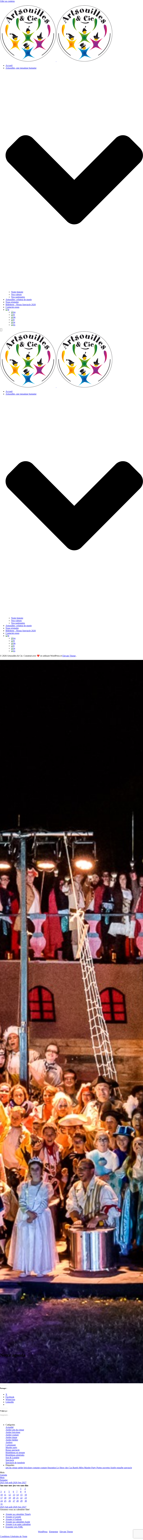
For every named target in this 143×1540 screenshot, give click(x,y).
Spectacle (10, 1460)
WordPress (42, 1531)
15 (21, 1495)
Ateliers (9, 1442)
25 (5, 1501)
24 (1, 1501)
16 (26, 1495)
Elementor (53, 1531)
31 (1, 1504)
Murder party (11, 1447)
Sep (20, 1482)
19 (10, 1498)
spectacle (128, 1467)
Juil (7, 1482)
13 (14, 1495)
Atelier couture (12, 1435)
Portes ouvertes (103, 1467)
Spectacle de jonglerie (15, 1462)
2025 (2, 1482)
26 (10, 1501)
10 (1, 1495)
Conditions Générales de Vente (13, 1536)
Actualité (10, 1427)
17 (1, 1498)
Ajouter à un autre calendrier (18, 1524)
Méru (81, 1467)
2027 (24, 1482)
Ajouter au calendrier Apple (18, 1522)
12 (10, 1495)
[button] (14, 1509)
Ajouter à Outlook (14, 1519)
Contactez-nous (12, 307)
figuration (52, 1467)
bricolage (28, 1467)
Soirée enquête (117, 1467)
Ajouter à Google (13, 1517)
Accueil (9, 65)
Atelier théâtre (12, 1440)
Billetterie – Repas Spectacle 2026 (21, 304)
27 (14, 1501)
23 (26, 1498)
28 (17, 1501)
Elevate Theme (69, 656)
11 (5, 1495)
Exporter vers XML (14, 1527)
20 (14, 1498)
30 (26, 1501)
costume (36, 1467)
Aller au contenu (7, 1)
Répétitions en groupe (15, 1452)
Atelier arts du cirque (15, 1430)
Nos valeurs (16, 294)
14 (17, 1495)
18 (5, 1498)
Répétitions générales (15, 1455)
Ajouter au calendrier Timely (18, 1514)
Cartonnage (11, 1445)
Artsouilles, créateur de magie (19, 299)
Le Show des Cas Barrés (68, 1467)
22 (21, 1498)
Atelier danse (11, 1437)
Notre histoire (17, 292)
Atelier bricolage (13, 1432)
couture (43, 1467)
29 (21, 1501)
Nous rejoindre (12, 302)
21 (17, 1498)
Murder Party (90, 1467)
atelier (21, 1467)
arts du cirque (12, 1467)
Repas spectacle (13, 1450)
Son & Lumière (12, 1457)
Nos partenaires (18, 297)
